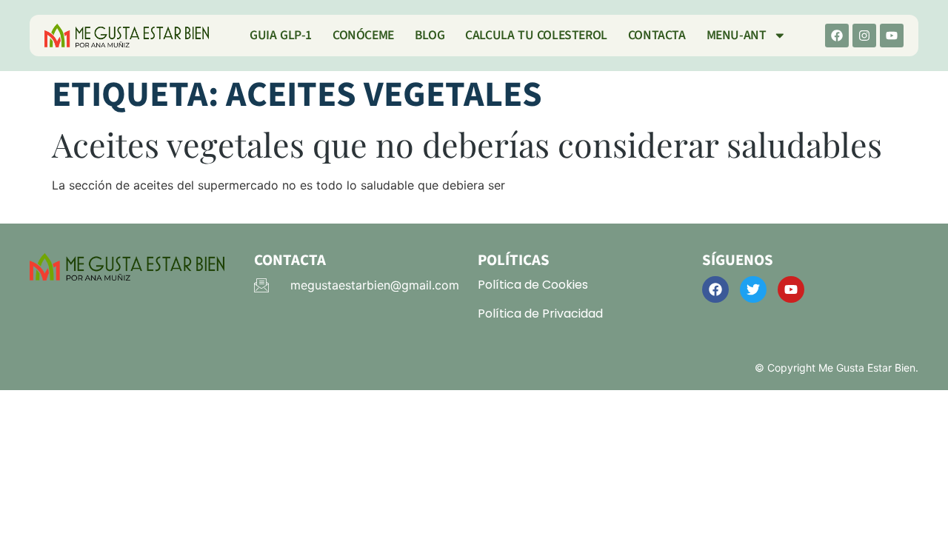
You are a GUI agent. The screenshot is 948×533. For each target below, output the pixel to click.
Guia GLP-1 (281, 35)
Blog (429, 35)
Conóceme (363, 35)
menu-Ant (737, 35)
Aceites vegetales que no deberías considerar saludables (467, 144)
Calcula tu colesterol (536, 35)
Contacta (657, 35)
